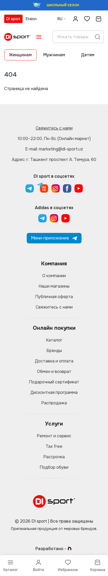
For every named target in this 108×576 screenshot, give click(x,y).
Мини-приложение (50, 238)
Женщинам (20, 55)
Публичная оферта (54, 296)
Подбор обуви (54, 467)
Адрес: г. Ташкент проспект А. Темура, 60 (54, 159)
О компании (54, 275)
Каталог (54, 340)
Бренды (54, 350)
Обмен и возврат (54, 371)
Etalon (31, 18)
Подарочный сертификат (54, 382)
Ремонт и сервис (54, 436)
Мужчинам (54, 55)
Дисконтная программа (54, 392)
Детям (87, 55)
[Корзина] (98, 19)
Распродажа (54, 403)
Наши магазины (54, 286)
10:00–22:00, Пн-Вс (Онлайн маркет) (54, 138)
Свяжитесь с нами (54, 128)
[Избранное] (87, 19)
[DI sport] (17, 37)
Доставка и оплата (54, 361)
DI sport (13, 18)
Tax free (54, 446)
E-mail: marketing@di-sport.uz (54, 149)
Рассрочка (54, 457)
